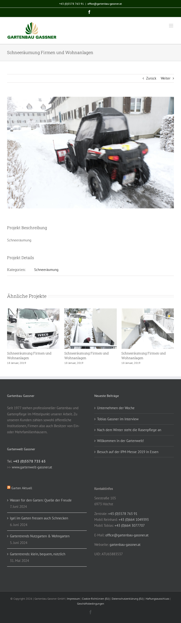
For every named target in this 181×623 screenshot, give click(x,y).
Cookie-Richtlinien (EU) (96, 598)
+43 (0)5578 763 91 (71, 3)
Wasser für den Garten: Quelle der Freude (41, 500)
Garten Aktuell (21, 488)
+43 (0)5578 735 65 (29, 461)
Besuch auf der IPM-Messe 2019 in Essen (127, 452)
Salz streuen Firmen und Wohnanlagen (102, 355)
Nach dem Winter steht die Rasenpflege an (129, 430)
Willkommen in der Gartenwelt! (120, 440)
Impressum (73, 598)
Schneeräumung (46, 269)
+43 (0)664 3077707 (130, 525)
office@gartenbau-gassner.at (104, 3)
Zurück (151, 78)
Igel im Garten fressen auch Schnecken (39, 518)
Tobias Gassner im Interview (118, 419)
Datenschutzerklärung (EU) (128, 598)
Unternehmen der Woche (116, 408)
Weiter (165, 78)
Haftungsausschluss (157, 598)
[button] (10, 336)
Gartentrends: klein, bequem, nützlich (37, 554)
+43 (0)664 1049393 (134, 519)
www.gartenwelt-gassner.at (32, 467)
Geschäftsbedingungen (90, 603)
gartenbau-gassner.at (125, 544)
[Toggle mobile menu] (171, 25)
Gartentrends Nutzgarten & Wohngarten (40, 536)
